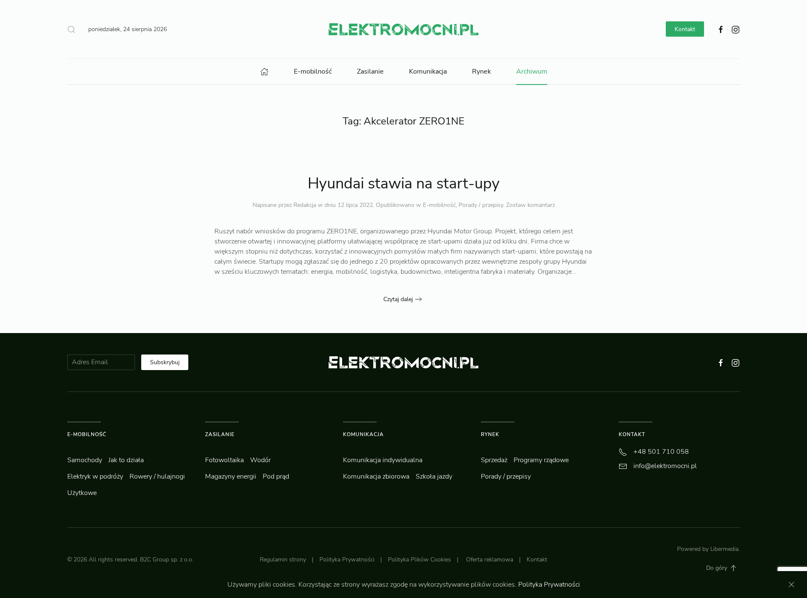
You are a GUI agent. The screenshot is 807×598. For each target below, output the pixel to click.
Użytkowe (82, 492)
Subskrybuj (164, 362)
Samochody (84, 460)
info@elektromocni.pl (665, 466)
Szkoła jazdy (434, 476)
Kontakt (685, 29)
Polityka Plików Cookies (419, 560)
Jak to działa (126, 460)
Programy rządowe (541, 460)
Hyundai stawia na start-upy (404, 183)
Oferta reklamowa (489, 560)
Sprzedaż (494, 460)
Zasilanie (370, 71)
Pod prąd (276, 476)
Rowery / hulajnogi (157, 476)
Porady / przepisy (481, 205)
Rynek (481, 71)
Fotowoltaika (224, 460)
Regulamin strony (283, 560)
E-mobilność (313, 71)
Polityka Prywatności (346, 560)
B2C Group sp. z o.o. (166, 560)
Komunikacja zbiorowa (376, 476)
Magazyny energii (230, 476)
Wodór (260, 460)
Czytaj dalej (398, 299)
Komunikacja (428, 71)
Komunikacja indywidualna (382, 460)
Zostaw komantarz (530, 205)
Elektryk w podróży (95, 476)
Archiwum (531, 71)
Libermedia (724, 549)
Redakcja (304, 205)
